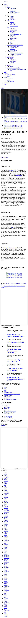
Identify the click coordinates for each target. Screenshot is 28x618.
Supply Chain (10, 78)
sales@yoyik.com (8, 416)
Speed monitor (12, 170)
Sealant (11, 58)
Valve (8, 27)
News (5, 72)
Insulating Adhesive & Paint (16, 53)
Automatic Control (11, 36)
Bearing (8, 65)
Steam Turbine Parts (14, 46)
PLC (11, 42)
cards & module (13, 38)
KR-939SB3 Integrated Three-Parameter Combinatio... (14, 351)
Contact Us (6, 82)
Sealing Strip (13, 61)
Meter (11, 39)
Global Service (10, 81)
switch (12, 227)
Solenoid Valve (13, 30)
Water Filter (12, 19)
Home (5, 4)
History (8, 76)
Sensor (8, 7)
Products (6, 5)
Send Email (3, 425)
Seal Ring (12, 62)
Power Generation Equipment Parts (15, 45)
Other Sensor (13, 13)
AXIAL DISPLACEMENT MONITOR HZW (15, 369)
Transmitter (12, 41)
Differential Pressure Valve (16, 34)
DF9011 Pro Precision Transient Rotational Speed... (15, 335)
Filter (8, 15)
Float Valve (12, 32)
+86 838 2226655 (8, 417)
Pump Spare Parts (14, 26)
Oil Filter (12, 16)
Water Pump (12, 23)
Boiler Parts (12, 49)
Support (5, 77)
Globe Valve (12, 28)
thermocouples (18, 175)
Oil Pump (12, 22)
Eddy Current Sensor (14, 12)
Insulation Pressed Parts (15, 54)
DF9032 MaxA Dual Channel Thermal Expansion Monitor (15, 379)
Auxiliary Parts (13, 50)
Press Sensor (13, 11)
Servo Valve (12, 31)
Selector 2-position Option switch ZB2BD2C (14, 360)
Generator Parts (13, 47)
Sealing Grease (13, 59)
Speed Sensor (13, 8)
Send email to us (4, 157)
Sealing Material (10, 57)
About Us (6, 73)
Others (11, 43)
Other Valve (12, 35)
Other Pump (12, 24)
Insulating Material (11, 51)
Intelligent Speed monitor (10, 248)
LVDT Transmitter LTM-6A (15, 342)
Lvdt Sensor (12, 9)
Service (8, 80)
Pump (8, 20)
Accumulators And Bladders (13, 68)
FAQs (5, 84)
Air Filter (12, 18)
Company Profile (11, 74)
